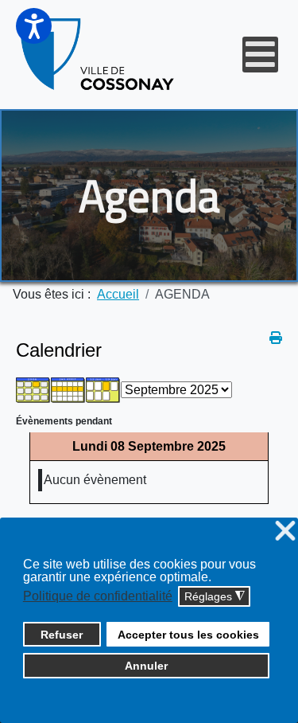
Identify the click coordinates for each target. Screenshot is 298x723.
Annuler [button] (146, 665)
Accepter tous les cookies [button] (188, 634)
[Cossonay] (98, 54)
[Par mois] (33, 389)
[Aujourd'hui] (103, 389)
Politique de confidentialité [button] (97, 596)
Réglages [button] (214, 597)
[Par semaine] (68, 389)
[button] (34, 26)
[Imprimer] (275, 338)
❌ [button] (285, 531)
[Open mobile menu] (260, 54)
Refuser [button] (62, 634)
